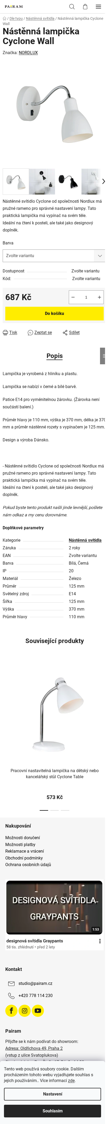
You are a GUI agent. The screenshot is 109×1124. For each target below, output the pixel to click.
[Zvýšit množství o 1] (99, 297)
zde (71, 1080)
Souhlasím (53, 1110)
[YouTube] (38, 1011)
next (103, 696)
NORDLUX (28, 52)
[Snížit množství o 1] (73, 297)
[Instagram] (25, 1011)
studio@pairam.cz (35, 983)
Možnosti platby (20, 844)
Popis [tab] (55, 356)
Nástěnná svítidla (85, 540)
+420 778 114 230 (36, 995)
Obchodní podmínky (24, 858)
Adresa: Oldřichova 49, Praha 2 (34, 1048)
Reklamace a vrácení (24, 851)
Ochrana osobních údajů (28, 864)
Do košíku (54, 313)
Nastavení (52, 1094)
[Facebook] (11, 1011)
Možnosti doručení (22, 837)
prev (5, 696)
